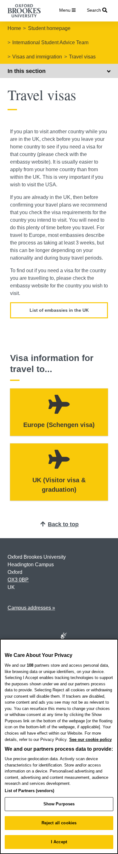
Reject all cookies (59, 823)
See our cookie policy (90, 739)
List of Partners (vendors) (29, 790)
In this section (27, 71)
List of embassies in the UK (59, 310)
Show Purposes (59, 804)
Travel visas (82, 56)
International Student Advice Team (50, 42)
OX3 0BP (18, 579)
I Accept (59, 841)
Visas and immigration (37, 56)
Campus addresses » (31, 607)
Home (14, 28)
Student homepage (49, 28)
